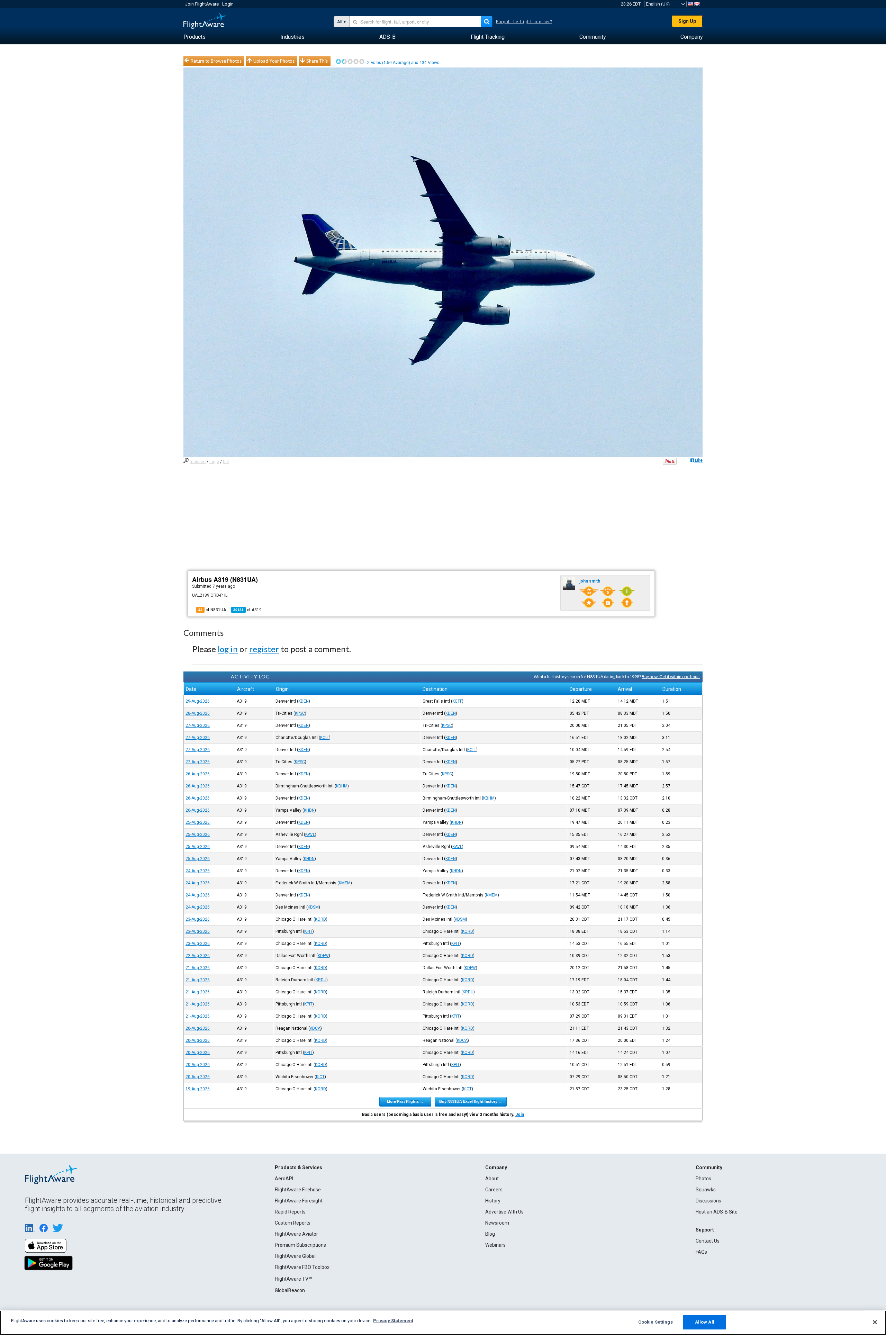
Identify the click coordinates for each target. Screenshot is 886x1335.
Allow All (704, 1322)
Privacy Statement (393, 1320)
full (226, 461)
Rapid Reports (290, 1212)
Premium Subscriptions (300, 1245)
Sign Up (687, 21)
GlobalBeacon (290, 1290)
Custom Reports (292, 1223)
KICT (320, 1076)
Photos (703, 1178)
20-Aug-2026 (198, 1028)
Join (519, 1114)
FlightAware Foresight (299, 1200)
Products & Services (298, 1167)
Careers (494, 1189)
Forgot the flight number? (524, 21)
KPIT (308, 931)
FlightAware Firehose (298, 1189)
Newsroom (497, 1223)
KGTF (457, 701)
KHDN (309, 810)
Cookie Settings (655, 1322)
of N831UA (212, 609)
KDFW (323, 955)
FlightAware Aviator (296, 1234)
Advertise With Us (504, 1212)
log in (228, 649)
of (247, 609)
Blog (490, 1234)
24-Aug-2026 (198, 870)
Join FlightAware (202, 4)
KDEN (303, 701)
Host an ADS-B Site (717, 1212)
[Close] (875, 1322)
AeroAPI (284, 1178)
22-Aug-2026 (198, 955)
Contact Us (708, 1241)
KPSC (300, 713)
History (492, 1200)
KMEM (345, 883)
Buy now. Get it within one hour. (671, 676)
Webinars (495, 1245)
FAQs (701, 1252)
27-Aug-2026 (198, 725)
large (214, 461)
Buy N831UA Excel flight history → (470, 1101)
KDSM (313, 907)
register (264, 649)
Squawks (706, 1189)
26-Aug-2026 (198, 774)
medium (198, 461)
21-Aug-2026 (198, 967)
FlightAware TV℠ (293, 1279)
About (492, 1178)
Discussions (708, 1200)
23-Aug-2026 (198, 919)
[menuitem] (194, 37)
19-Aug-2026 (198, 1088)
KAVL (310, 834)
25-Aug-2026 (198, 822)
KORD (320, 919)
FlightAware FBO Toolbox (302, 1267)
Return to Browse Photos (216, 61)
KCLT (324, 737)
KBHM (341, 786)
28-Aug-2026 (198, 713)
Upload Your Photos (274, 61)
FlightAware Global (295, 1256)
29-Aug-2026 (198, 701)
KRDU (321, 979)
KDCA (315, 1028)
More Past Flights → (405, 1101)
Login (228, 4)
